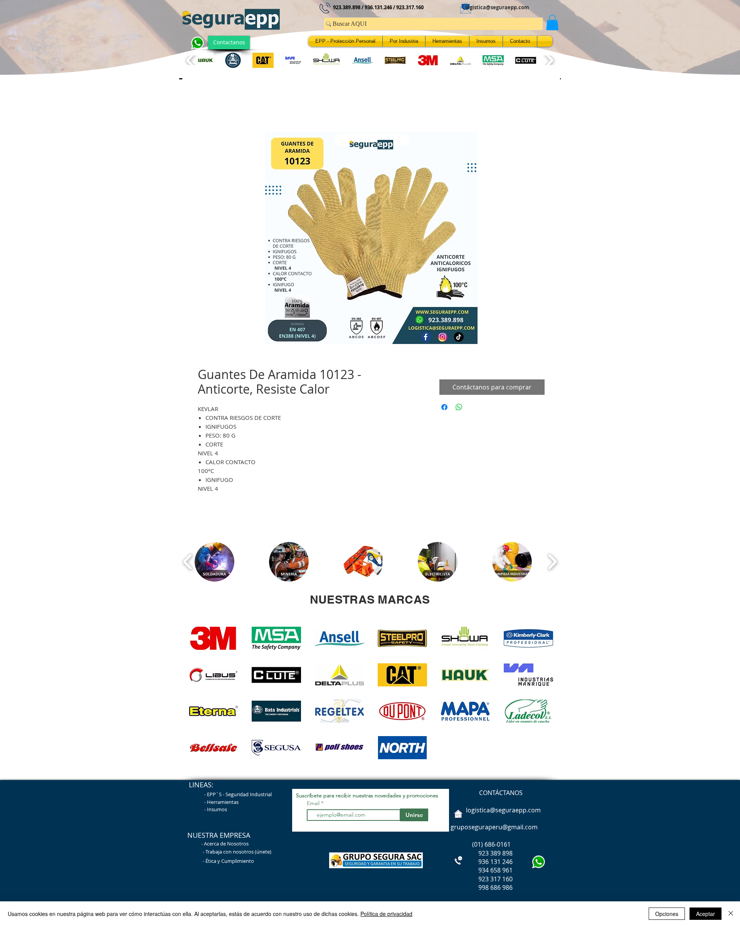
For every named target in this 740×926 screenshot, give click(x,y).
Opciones (666, 914)
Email (314, 805)
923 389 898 (481, 855)
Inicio (205, 106)
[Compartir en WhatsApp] (459, 409)
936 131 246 (481, 863)
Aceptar (705, 914)
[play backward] (191, 60)
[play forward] (548, 60)
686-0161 (497, 846)
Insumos (217, 811)
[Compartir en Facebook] (444, 409)
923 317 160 (495, 881)
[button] (552, 22)
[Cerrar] (730, 914)
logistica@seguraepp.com (497, 7)
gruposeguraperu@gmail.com (494, 829)
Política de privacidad (386, 914)
